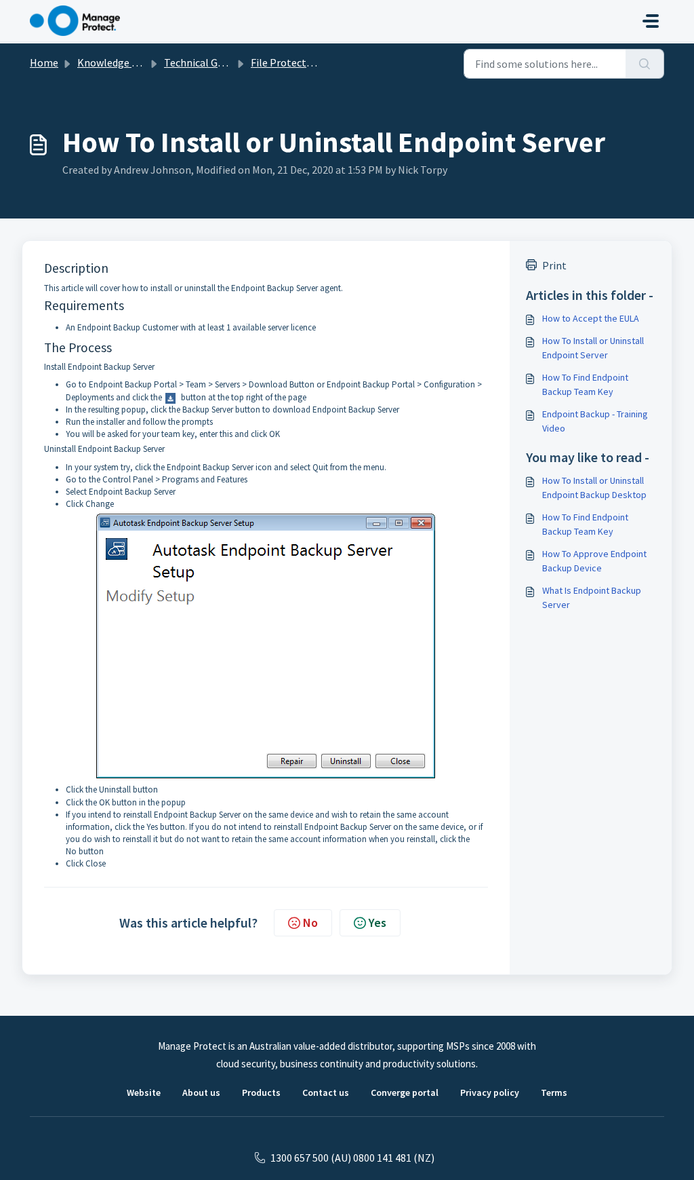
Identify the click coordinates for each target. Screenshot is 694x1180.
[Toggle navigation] (650, 21)
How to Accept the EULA (590, 318)
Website (144, 1092)
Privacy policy (489, 1092)
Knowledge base (115, 62)
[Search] (645, 64)
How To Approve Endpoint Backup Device (594, 561)
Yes (377, 922)
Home (44, 62)
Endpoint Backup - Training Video (595, 421)
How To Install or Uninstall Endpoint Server (593, 348)
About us (201, 1092)
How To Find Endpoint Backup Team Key (585, 384)
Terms (554, 1092)
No (310, 922)
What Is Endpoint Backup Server (591, 597)
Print (554, 265)
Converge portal (404, 1092)
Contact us (325, 1092)
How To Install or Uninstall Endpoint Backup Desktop (594, 487)
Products (261, 1092)
